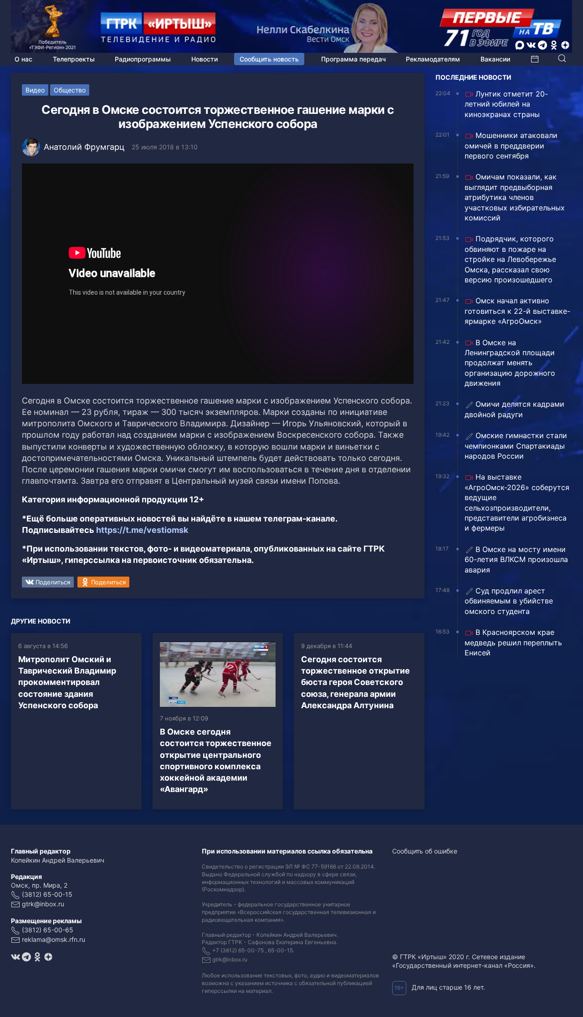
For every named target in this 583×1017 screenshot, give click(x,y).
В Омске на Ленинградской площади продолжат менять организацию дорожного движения (510, 363)
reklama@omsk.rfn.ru (53, 939)
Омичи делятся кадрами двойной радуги (514, 409)
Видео (35, 90)
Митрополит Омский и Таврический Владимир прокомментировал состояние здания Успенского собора (67, 682)
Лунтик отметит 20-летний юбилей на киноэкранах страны (506, 104)
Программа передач (353, 59)
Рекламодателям (433, 59)
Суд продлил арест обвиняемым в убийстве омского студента (509, 601)
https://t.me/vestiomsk (142, 530)
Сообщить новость (269, 59)
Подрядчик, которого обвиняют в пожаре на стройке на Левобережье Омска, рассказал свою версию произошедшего (510, 259)
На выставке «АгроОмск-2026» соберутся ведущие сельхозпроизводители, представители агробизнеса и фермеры (517, 502)
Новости (204, 59)
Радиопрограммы (143, 59)
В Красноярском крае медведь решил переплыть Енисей (513, 642)
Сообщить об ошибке (424, 851)
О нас (23, 59)
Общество (70, 90)
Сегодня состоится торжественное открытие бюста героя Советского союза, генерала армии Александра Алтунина (355, 682)
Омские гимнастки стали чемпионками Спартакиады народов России (516, 445)
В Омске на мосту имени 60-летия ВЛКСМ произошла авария (516, 559)
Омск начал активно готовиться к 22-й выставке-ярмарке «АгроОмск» (517, 311)
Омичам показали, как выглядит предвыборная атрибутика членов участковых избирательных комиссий (515, 197)
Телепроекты (74, 59)
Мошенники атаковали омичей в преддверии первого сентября (511, 145)
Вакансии (495, 59)
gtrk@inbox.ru (43, 904)
